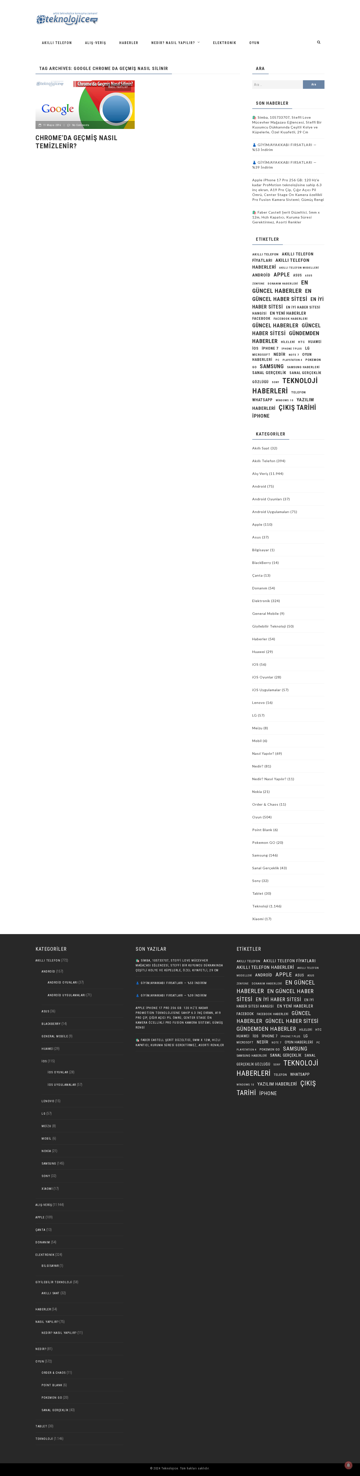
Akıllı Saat (261, 448)
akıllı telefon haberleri (265, 967)
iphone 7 (270, 348)
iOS (255, 348)
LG (307, 348)
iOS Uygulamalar (266, 690)
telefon (298, 392)
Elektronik (224, 43)
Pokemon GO (264, 842)
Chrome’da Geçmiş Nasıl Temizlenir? (77, 142)
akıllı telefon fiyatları (290, 960)
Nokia (257, 791)
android (261, 275)
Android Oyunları (267, 499)
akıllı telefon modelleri (299, 267)
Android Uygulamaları (270, 512)
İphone (261, 416)
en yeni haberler (288, 313)
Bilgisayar (260, 550)
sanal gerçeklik (269, 372)
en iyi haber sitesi (278, 999)
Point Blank (262, 830)
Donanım (259, 588)
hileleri (288, 342)
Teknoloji (260, 906)
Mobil (257, 741)
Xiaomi (258, 919)
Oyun (254, 43)
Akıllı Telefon (57, 43)
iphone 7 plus (292, 348)
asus (297, 275)
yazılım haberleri (277, 1084)
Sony (275, 382)
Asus (256, 537)
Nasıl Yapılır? (118, 87)
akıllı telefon (265, 254)
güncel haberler (275, 325)
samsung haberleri (303, 367)
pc (277, 360)
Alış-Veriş (95, 43)
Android (259, 486)
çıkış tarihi (297, 408)
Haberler (128, 43)
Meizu (257, 728)
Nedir (280, 354)
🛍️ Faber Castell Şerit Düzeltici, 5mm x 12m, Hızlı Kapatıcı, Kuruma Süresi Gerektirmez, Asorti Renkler (286, 217)
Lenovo (258, 702)
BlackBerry (261, 563)
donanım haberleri (283, 283)
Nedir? (258, 766)
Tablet (258, 893)
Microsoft (261, 354)
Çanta (257, 575)
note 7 (294, 354)
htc (301, 342)
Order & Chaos (265, 804)
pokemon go (270, 1049)
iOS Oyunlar (263, 677)
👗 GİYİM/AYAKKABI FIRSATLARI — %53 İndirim (171, 983)
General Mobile (265, 613)
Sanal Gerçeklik (265, 868)
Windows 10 (284, 400)
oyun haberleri (299, 1042)
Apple (282, 274)
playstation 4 (292, 360)
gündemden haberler (266, 1029)
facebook (261, 319)
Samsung (272, 366)
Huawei (315, 342)
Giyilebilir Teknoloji (269, 626)
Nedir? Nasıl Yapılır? (173, 43)
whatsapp (262, 400)
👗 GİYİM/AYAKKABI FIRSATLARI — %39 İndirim (171, 995)
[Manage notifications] (348, 1465)
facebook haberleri (291, 318)
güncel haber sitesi (291, 1021)
